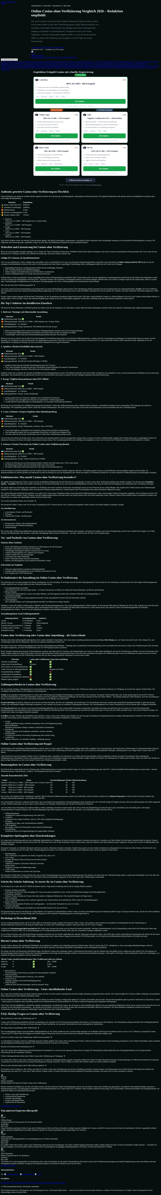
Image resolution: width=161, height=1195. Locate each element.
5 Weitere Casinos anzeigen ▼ (80, 180)
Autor (3, 4)
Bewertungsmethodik (45, 1183)
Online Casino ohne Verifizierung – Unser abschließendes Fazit (104, 68)
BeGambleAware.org (95, 185)
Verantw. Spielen (59, 1183)
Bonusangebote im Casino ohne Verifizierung (85, 66)
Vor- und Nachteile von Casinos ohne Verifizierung (27, 64)
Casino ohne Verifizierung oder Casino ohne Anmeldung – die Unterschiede (121, 64)
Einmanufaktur (8, 2)
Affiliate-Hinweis (32, 1183)
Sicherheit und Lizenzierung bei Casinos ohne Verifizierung (65, 62)
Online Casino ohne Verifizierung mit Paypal (52, 66)
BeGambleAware (27, 1174)
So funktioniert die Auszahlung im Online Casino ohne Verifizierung (70, 64)
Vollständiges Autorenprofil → (11, 1106)
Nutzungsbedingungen (18, 1183)
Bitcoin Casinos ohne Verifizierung (68, 68)
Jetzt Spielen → (80, 101)
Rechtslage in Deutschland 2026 (43, 68)
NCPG (38, 1174)
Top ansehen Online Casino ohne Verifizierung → (48, 47)
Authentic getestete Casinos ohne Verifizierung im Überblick (22, 62)
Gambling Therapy (11, 1174)
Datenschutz (5, 1183)
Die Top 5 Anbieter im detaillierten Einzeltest (103, 62)
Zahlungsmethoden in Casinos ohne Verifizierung (18, 66)
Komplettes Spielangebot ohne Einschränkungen (120, 66)
